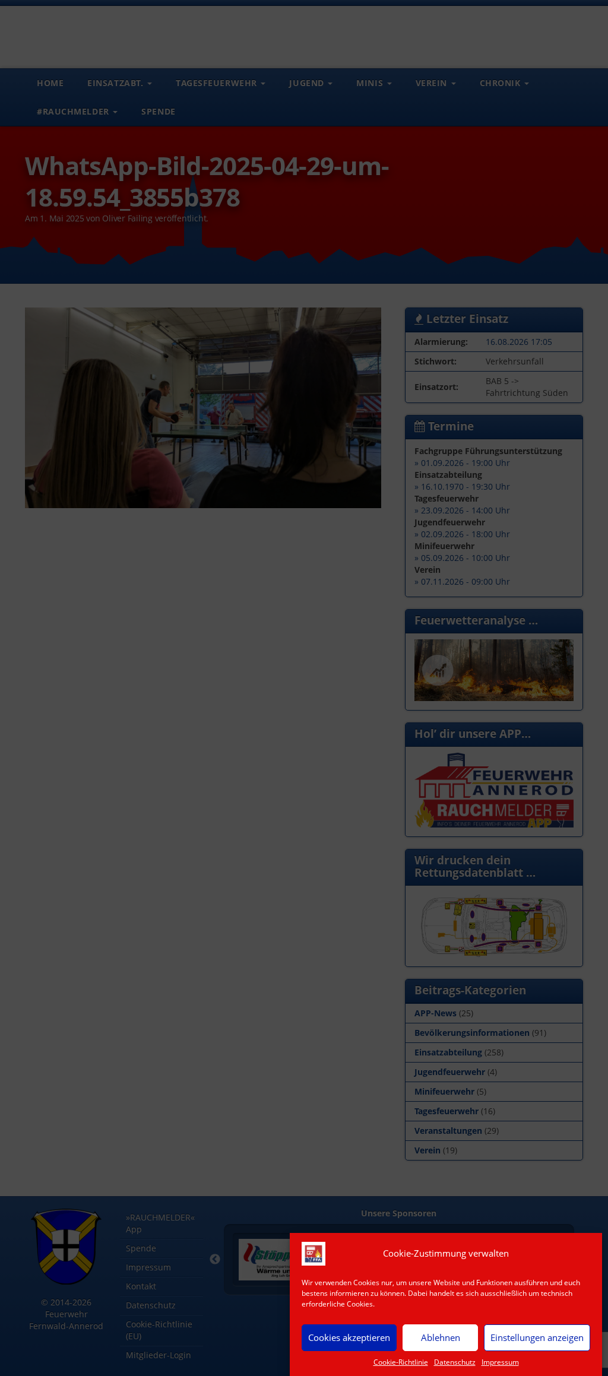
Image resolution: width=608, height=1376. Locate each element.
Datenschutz (455, 1362)
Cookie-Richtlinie (400, 1362)
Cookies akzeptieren (349, 1337)
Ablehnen (440, 1337)
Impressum (500, 1362)
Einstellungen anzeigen (537, 1337)
